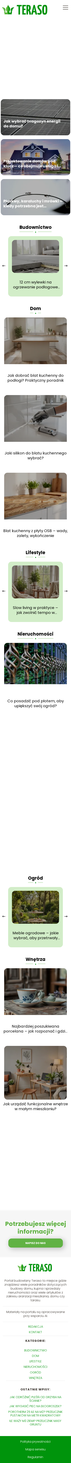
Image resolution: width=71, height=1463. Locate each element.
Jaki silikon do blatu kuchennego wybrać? (36, 455)
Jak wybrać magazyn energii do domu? (31, 123)
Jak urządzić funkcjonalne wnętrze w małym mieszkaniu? (35, 1106)
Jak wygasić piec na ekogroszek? (35, 1406)
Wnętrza (35, 959)
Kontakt (35, 1332)
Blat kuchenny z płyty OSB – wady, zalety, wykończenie (35, 533)
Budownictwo (36, 227)
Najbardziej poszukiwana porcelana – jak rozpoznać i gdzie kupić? (35, 1029)
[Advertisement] (35, 57)
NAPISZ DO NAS (35, 1243)
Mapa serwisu (35, 1449)
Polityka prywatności (35, 1441)
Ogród (35, 878)
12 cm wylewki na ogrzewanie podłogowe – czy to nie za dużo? (35, 285)
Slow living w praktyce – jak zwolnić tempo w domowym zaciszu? (35, 610)
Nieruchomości (35, 634)
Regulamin (35, 1457)
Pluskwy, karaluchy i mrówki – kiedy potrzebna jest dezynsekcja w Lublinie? (32, 203)
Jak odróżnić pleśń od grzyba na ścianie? (35, 1399)
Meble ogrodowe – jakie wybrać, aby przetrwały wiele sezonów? (35, 935)
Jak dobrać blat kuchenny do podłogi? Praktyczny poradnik (35, 378)
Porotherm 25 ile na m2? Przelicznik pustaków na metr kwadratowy (35, 1414)
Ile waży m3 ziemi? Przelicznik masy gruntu (35, 1423)
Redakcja (35, 1326)
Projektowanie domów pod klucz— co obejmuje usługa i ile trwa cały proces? (30, 163)
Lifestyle (35, 552)
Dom (35, 308)
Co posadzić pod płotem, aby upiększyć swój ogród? (35, 703)
